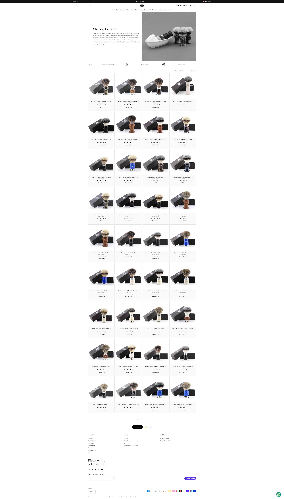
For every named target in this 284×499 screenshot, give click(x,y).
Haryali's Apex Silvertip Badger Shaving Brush (182, 139)
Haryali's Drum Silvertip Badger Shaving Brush (101, 328)
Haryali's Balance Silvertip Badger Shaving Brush (156, 215)
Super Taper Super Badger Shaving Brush (182, 252)
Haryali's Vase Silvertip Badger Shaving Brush (128, 366)
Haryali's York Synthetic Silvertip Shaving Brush (101, 139)
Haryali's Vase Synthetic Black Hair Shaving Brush (128, 101)
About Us (126, 438)
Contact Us (126, 440)
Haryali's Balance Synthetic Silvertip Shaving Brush (128, 215)
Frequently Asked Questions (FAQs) (131, 445)
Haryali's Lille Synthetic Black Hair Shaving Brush (155, 366)
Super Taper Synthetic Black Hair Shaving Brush (128, 252)
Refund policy (108, 496)
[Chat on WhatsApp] (278, 494)
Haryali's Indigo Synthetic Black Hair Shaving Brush (128, 404)
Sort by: (175, 70)
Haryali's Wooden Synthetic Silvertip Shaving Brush (155, 139)
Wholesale (74, 1)
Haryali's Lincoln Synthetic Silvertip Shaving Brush (155, 177)
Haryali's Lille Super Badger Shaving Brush (101, 404)
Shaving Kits (90, 438)
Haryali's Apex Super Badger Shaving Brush (155, 328)
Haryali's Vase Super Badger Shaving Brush (101, 366)
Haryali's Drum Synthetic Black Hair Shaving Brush (128, 290)
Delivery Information (164, 438)
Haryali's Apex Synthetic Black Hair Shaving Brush (155, 101)
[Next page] (146, 418)
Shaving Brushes (91, 445)
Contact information (136, 496)
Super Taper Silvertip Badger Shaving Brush (101, 290)
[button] (90, 5)
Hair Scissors (90, 447)
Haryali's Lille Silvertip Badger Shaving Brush (101, 177)
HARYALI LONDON (94, 496)
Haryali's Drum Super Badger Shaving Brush (183, 290)
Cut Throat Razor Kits (92, 440)
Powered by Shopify (101, 496)
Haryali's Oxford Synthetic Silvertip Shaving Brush (182, 177)
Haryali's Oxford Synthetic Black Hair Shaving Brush (101, 101)
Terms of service (122, 496)
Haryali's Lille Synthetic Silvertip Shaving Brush (183, 366)
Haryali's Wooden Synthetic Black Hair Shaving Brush (128, 139)
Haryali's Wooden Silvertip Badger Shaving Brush (101, 252)
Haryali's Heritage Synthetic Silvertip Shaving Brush (182, 328)
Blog (79, 1)
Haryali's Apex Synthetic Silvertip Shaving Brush (128, 328)
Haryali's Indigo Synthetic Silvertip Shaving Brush (155, 404)
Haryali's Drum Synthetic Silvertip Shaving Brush (156, 290)
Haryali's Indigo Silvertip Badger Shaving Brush (128, 177)
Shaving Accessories (92, 450)
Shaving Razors (91, 443)
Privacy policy (114, 496)
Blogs (125, 443)
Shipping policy (129, 496)
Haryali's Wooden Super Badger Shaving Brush (182, 215)
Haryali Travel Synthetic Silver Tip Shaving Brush (183, 101)
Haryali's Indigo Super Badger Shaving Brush (183, 404)
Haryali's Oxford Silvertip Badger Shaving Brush (101, 215)
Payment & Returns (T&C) (165, 440)
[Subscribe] (113, 478)
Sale (89, 452)
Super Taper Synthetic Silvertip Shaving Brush (155, 252)
